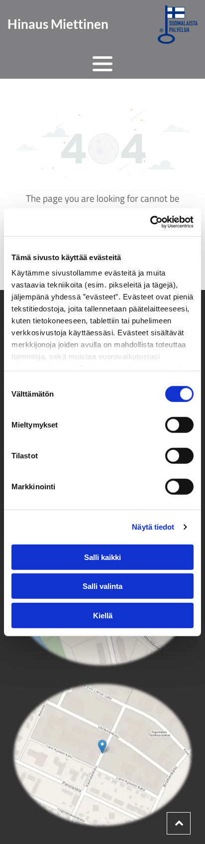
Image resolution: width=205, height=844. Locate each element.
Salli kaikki (102, 557)
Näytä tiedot (153, 527)
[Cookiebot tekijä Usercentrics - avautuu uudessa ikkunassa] (150, 222)
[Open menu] (102, 64)
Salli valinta (102, 586)
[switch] (179, 424)
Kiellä (102, 615)
